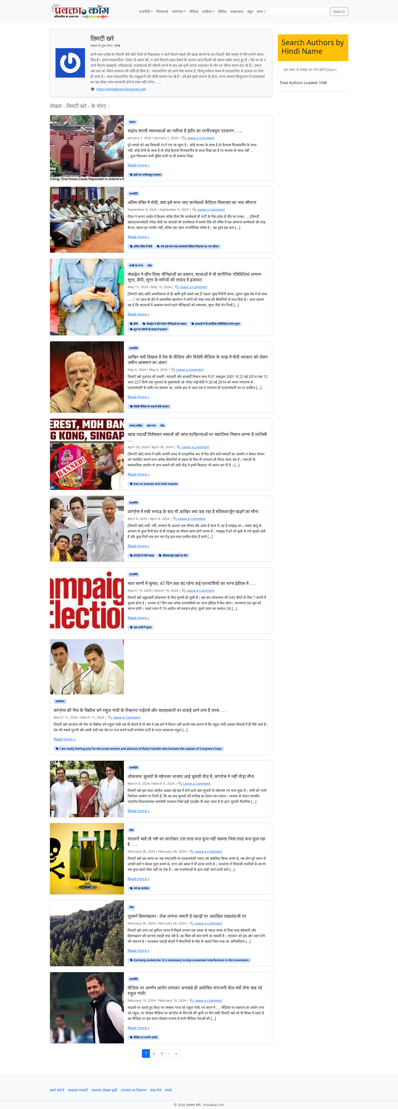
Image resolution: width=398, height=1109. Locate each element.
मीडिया (194, 11)
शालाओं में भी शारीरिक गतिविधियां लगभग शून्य (217, 324)
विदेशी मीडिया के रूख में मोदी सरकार (151, 406)
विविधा (222, 11)
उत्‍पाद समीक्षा (135, 425)
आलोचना (60, 701)
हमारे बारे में (57, 1090)
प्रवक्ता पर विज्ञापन (133, 1090)
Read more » (138, 165)
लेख (150, 265)
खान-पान (151, 425)
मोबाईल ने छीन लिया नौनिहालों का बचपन (166, 324)
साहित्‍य (207, 11)
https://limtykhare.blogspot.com (121, 89)
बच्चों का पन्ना (136, 265)
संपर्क (168, 1090)
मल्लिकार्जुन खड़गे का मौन (174, 555)
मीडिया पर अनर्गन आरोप (145, 1037)
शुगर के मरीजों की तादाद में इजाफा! (150, 329)
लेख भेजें (155, 1090)
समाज (132, 122)
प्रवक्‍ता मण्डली (78, 1090)
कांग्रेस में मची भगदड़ (143, 555)
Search (339, 11)
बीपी (135, 324)
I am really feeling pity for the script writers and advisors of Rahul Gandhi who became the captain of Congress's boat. (140, 749)
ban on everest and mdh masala (155, 484)
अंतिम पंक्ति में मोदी (142, 246)
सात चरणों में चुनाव (142, 627)
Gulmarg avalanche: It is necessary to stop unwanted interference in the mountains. (191, 960)
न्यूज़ (250, 11)
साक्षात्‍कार (236, 11)
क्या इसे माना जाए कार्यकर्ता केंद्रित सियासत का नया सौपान (189, 246)
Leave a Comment (200, 138)
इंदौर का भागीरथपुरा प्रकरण (147, 175)
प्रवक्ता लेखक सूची (104, 1090)
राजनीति (144, 11)
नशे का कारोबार (141, 888)
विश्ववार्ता (162, 11)
